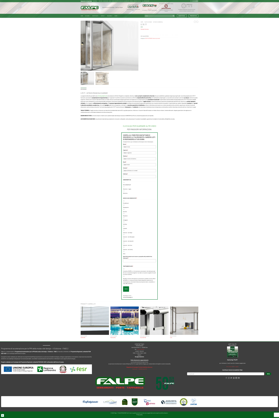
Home (82, 15)
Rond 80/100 (143, 337)
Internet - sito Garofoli (128, 241)
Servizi (102, 15)
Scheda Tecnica (145, 29)
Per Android (229, 366)
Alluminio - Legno (127, 189)
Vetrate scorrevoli (158, 22)
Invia (126, 289)
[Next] (135, 46)
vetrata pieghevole (102, 96)
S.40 (171, 337)
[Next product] (195, 22)
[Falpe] (90, 8)
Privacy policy (139, 414)
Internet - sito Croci (127, 245)
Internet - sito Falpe (127, 232)
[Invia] (173, 16)
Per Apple (236, 366)
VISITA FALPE (95, 15)
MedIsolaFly (113, 337)
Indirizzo (125, 174)
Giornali (125, 211)
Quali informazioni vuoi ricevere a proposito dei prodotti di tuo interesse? (137, 257)
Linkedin (125, 228)
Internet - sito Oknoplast (128, 237)
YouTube (125, 224)
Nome (124, 144)
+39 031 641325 (140, 349)
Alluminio (125, 193)
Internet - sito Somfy (128, 249)
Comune (125, 168)
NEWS (116, 15)
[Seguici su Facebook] (190, 1)
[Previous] (83, 46)
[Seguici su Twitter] (193, 1)
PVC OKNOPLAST (127, 184)
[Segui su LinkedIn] (196, 1)
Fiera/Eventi (126, 203)
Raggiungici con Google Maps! (86, 1)
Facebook (125, 215)
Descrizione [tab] (84, 89)
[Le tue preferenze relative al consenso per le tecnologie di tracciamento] (2, 415)
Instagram (125, 220)
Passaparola (126, 207)
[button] (82, 69)
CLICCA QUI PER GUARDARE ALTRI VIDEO (139, 126)
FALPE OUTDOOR (148, 22)
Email (124, 162)
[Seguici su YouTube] (197, 1)
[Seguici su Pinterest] (194, 1)
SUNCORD (83, 337)
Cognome (125, 150)
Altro (124, 253)
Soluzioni (109, 15)
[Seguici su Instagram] (192, 1)
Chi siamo (87, 15)
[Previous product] (197, 22)
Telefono (125, 156)
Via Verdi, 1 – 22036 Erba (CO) (139, 369)
